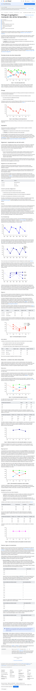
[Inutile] (34, 12)
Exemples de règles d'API (30, 50)
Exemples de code (21, 675)
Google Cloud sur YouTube (29, 676)
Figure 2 (10, 175)
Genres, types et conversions (13, 303)
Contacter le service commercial (4, 678)
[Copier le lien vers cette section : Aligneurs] (6, 292)
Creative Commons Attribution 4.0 (25, 663)
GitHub (20, 671)
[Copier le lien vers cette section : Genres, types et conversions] (17, 545)
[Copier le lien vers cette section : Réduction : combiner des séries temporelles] (25, 359)
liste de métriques (23, 219)
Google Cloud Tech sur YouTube (30, 678)
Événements (29, 673)
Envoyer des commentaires (18, 660)
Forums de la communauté (12, 672)
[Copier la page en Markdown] (31, 17)
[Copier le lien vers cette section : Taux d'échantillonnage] (10, 216)
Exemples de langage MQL (6, 51)
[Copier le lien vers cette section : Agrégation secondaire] (12, 490)
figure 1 (33, 305)
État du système (12, 676)
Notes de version (12, 675)
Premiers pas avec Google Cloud (21, 673)
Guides (21, 12)
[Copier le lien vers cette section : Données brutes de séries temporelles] (22, 55)
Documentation (6, 12)
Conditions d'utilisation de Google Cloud (7, 684)
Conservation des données (5, 200)
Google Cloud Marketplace (4, 676)
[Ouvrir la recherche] (21, 1)
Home (2, 12)
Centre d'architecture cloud (22, 677)
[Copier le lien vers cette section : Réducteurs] (7, 368)
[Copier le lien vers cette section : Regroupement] (9, 449)
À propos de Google (4, 683)
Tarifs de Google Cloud (4, 674)
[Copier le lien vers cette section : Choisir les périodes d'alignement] (16, 188)
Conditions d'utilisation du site (20, 683)
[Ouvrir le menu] (1, 1)
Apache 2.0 (15, 664)
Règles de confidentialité (11, 683)
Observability (11, 12)
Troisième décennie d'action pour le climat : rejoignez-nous (22, 684)
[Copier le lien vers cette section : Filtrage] (6, 90)
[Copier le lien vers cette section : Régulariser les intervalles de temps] (17, 163)
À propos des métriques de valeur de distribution (18, 138)
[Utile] (32, 12)
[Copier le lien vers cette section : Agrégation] (8, 125)
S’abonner (15, 686)
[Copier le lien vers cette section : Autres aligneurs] (8, 339)
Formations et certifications (21, 679)
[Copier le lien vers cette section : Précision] (5, 204)
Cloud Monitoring (6, 4)
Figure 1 (23, 102)
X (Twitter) (28, 674)
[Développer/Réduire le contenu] (7, 19)
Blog (28, 671)
